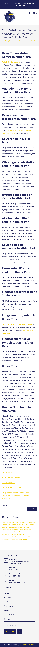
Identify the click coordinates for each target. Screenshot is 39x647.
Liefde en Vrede (8, 483)
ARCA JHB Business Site (12, 488)
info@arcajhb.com (27, 3)
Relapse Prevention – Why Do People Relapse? (18, 524)
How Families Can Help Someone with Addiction (19, 522)
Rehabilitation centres (11, 62)
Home (6, 593)
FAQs (6, 602)
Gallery (6, 610)
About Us (8, 597)
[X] (7, 631)
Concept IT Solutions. (27, 645)
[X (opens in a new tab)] (16, 6)
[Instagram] (19, 631)
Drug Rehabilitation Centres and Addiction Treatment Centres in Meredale (15, 496)
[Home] (2, 41)
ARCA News (9, 615)
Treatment (8, 606)
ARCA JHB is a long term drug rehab (17, 324)
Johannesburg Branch (11, 477)
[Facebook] (13, 631)
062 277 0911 (12, 3)
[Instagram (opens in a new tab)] (23, 6)
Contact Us (8, 619)
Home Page (7, 472)
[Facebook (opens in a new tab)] (20, 6)
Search (4, 505)
